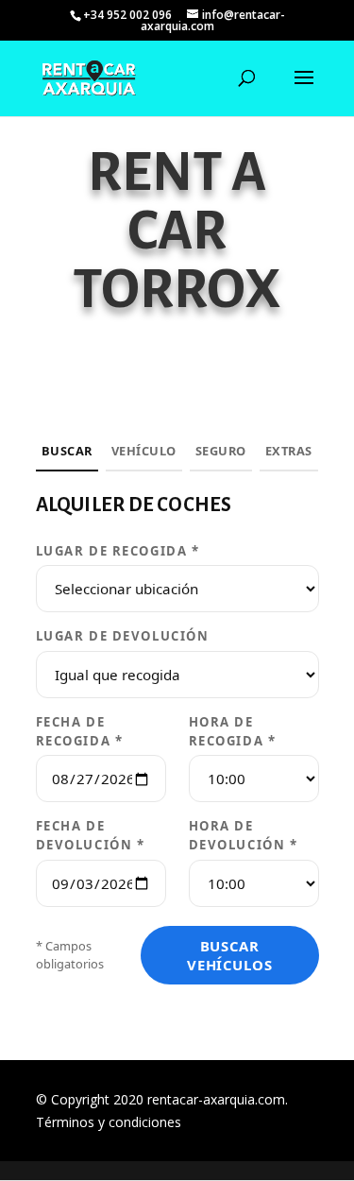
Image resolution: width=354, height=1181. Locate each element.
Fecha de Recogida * (80, 731)
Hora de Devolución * (243, 835)
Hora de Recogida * (233, 731)
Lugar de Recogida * (118, 550)
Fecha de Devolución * (90, 835)
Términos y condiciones (108, 1122)
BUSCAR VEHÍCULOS (230, 955)
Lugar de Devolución (123, 635)
